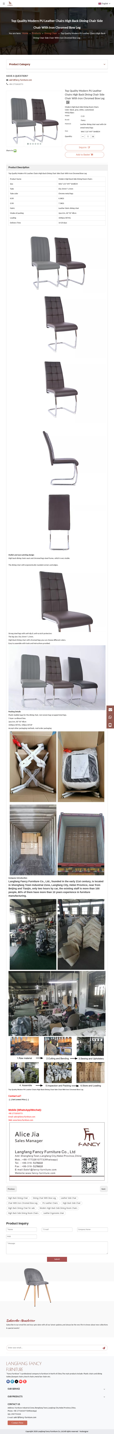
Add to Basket (83, 154)
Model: (67, 116)
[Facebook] (8, 1381)
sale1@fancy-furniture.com (20, 80)
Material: (68, 124)
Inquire (82, 147)
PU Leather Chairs (50, 1203)
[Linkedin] (12, 1381)
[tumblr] (25, 1381)
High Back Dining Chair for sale (21, 1208)
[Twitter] (16, 1381)
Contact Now (17, 1423)
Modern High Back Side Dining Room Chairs (58, 1208)
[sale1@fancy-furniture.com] (110, 709)
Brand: (67, 120)
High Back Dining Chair (18, 1198)
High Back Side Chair (71, 1203)
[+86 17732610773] (110, 717)
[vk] (20, 1381)
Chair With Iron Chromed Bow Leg (22, 1203)
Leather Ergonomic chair (53, 1213)
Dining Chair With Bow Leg (44, 1198)
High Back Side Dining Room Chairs (23, 1213)
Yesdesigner (83, 1431)
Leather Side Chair (68, 1198)
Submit (57, 1259)
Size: (66, 131)
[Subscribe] (103, 1348)
